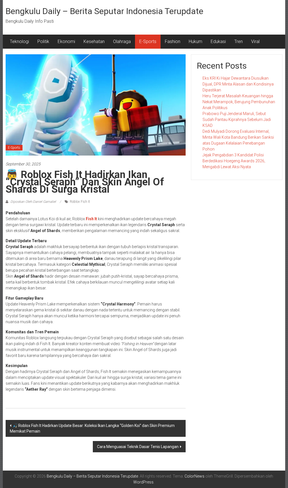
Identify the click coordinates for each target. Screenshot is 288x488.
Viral (255, 41)
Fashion (172, 41)
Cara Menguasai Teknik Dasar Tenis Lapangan (138, 446)
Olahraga (122, 41)
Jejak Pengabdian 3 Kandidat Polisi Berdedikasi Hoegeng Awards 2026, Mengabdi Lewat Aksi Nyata (233, 161)
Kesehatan (94, 41)
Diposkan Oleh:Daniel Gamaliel (33, 202)
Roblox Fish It (80, 202)
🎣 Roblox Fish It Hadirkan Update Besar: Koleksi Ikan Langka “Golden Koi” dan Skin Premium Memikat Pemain (92, 428)
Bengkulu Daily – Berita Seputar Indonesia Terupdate (104, 11)
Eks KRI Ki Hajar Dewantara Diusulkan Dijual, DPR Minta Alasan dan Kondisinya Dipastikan (238, 84)
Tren (238, 41)
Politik (43, 41)
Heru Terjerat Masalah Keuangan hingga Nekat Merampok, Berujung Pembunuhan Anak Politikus (238, 102)
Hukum (195, 41)
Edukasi (218, 41)
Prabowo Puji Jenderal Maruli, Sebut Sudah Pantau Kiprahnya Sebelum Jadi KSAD (236, 119)
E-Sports (147, 41)
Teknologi (19, 41)
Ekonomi (66, 41)
